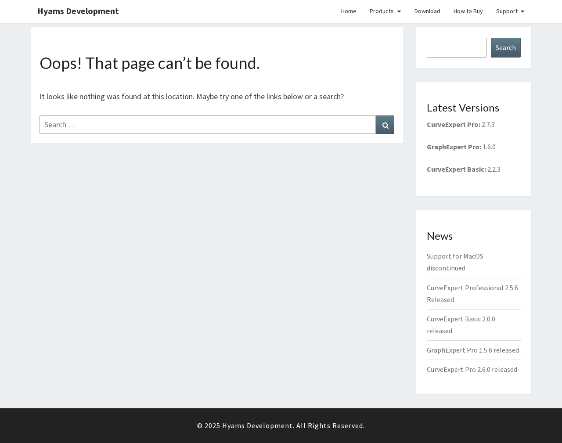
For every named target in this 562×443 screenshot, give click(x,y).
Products (382, 11)
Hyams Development (78, 10)
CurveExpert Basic (455, 169)
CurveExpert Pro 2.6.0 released (472, 369)
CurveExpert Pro (453, 124)
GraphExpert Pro (453, 146)
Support (507, 11)
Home (349, 11)
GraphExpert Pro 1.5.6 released (473, 350)
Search (506, 47)
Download (427, 11)
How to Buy (468, 11)
